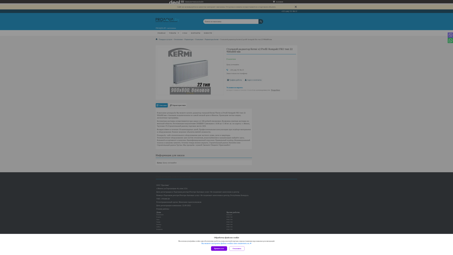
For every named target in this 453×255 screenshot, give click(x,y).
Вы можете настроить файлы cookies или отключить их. (225, 243)
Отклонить (237, 248)
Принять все (219, 248)
